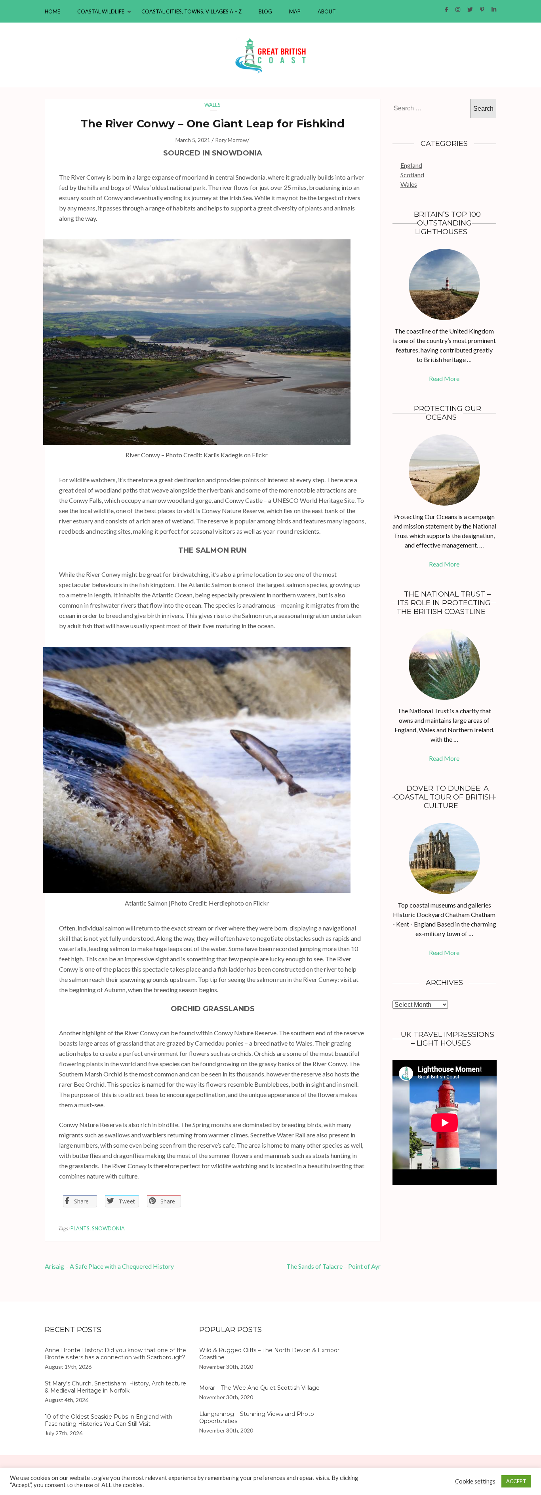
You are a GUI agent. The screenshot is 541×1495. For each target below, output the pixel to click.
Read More (444, 378)
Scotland (412, 174)
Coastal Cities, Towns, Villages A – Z (191, 12)
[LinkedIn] (493, 9)
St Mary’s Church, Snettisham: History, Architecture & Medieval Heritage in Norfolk (115, 1387)
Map (295, 12)
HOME (52, 12)
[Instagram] (457, 9)
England (411, 165)
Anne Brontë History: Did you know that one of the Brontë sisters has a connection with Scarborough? (115, 1354)
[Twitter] (470, 9)
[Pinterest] (482, 9)
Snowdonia (108, 1228)
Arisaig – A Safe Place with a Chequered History (109, 1266)
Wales (212, 105)
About (327, 12)
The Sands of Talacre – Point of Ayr (333, 1266)
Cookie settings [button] (475, 1481)
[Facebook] (446, 9)
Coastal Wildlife (100, 12)
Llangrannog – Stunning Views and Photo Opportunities (256, 1417)
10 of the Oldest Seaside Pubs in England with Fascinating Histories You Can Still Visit (108, 1420)
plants (80, 1228)
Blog (265, 12)
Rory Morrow (231, 139)
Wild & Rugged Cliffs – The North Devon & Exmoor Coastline (269, 1354)
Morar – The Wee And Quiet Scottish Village (259, 1387)
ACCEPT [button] (516, 1481)
